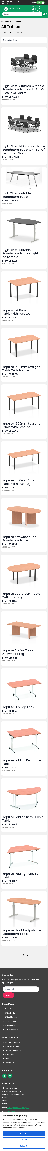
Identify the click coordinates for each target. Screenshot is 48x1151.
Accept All (24, 1133)
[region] (24, 1131)
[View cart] (39, 9)
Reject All (24, 1146)
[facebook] (4, 1076)
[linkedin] (10, 1076)
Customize (24, 1140)
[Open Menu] (45, 9)
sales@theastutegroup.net (18, 1108)
